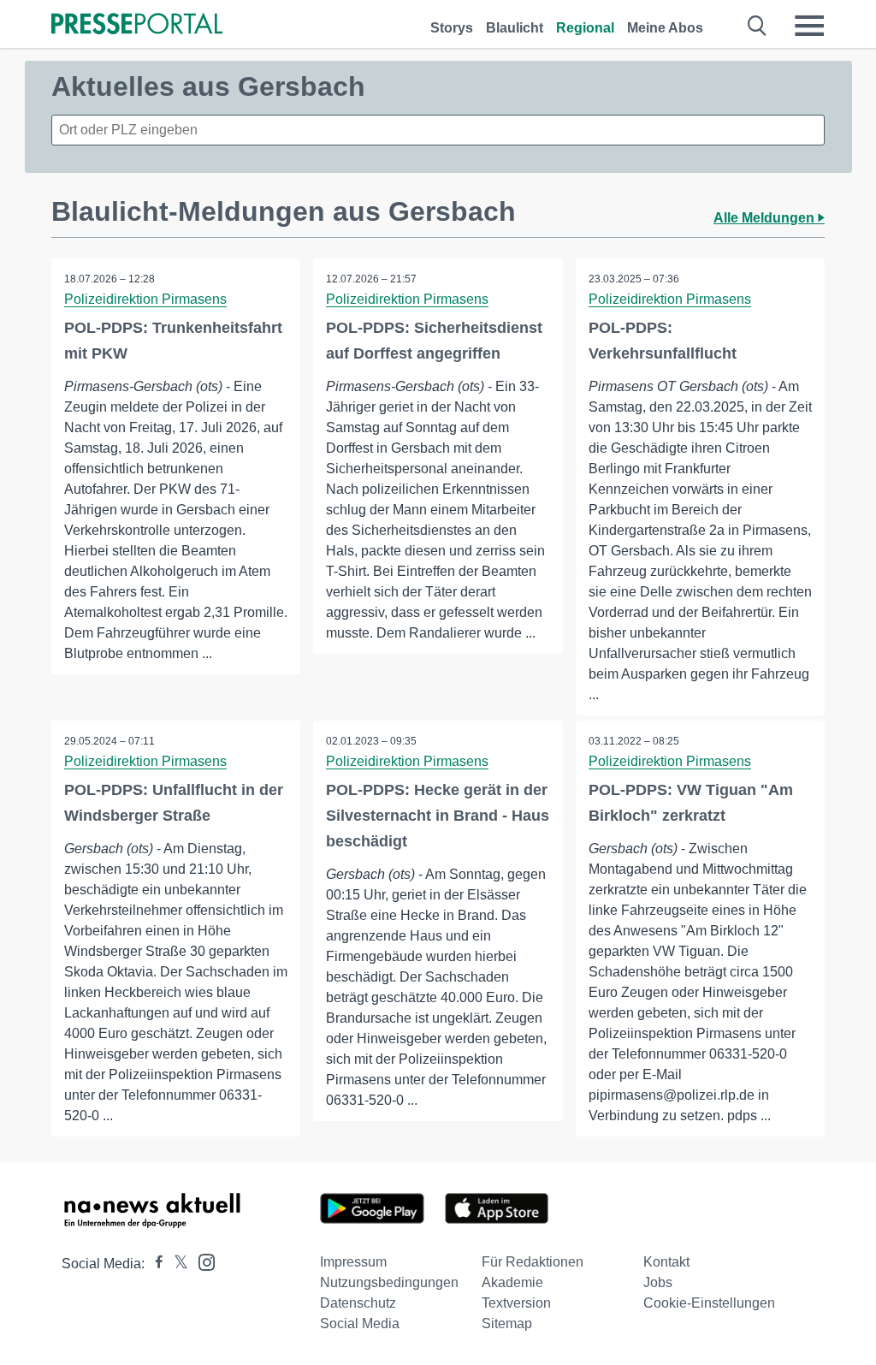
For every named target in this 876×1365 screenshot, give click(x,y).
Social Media (360, 1323)
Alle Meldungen (765, 218)
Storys (451, 28)
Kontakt (666, 1262)
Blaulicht (514, 28)
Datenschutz (358, 1303)
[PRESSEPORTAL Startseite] (136, 25)
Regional (585, 28)
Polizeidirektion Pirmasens (145, 299)
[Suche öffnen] (757, 26)
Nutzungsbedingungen (389, 1282)
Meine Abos (665, 28)
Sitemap (507, 1323)
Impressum (353, 1262)
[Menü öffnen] (809, 26)
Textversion (516, 1303)
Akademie (512, 1282)
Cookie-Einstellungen (709, 1303)
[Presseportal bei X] (175, 1263)
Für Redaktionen (532, 1262)
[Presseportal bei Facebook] (154, 1263)
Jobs (657, 1282)
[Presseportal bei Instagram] (201, 1261)
